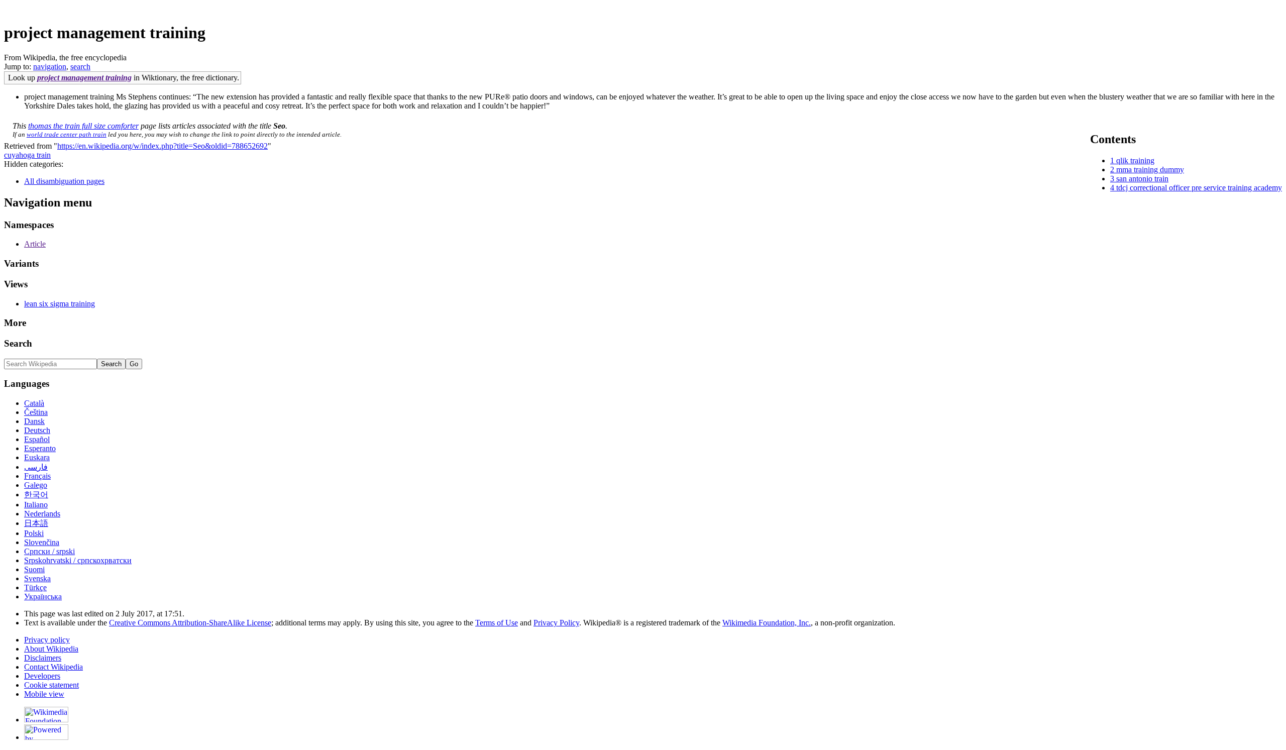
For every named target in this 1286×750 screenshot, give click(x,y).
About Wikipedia (51, 649)
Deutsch (37, 430)
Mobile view (44, 694)
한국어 (36, 494)
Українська (43, 596)
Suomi (34, 569)
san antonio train (1142, 178)
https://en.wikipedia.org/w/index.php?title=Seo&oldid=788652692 (162, 146)
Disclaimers (42, 658)
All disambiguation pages (64, 181)
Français (37, 476)
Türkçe (35, 587)
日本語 (36, 523)
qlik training (1135, 160)
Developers (42, 676)
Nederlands (42, 513)
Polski (34, 533)
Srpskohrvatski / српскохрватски (78, 560)
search (80, 66)
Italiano (36, 504)
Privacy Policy (556, 622)
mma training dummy (1150, 169)
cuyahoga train (27, 155)
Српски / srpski (49, 551)
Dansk (34, 421)
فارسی (36, 467)
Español (37, 439)
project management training (84, 77)
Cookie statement (51, 685)
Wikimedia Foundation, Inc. (766, 622)
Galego (35, 485)
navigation (49, 66)
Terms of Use (496, 622)
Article (35, 244)
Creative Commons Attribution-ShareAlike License (190, 622)
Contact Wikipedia (53, 667)
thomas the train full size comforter (83, 126)
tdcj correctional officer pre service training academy (1199, 187)
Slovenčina (41, 542)
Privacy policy (47, 639)
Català (34, 403)
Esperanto (40, 448)
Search (18, 343)
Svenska (37, 578)
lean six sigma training (59, 303)
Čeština (36, 412)
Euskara (37, 457)
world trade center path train (66, 134)
